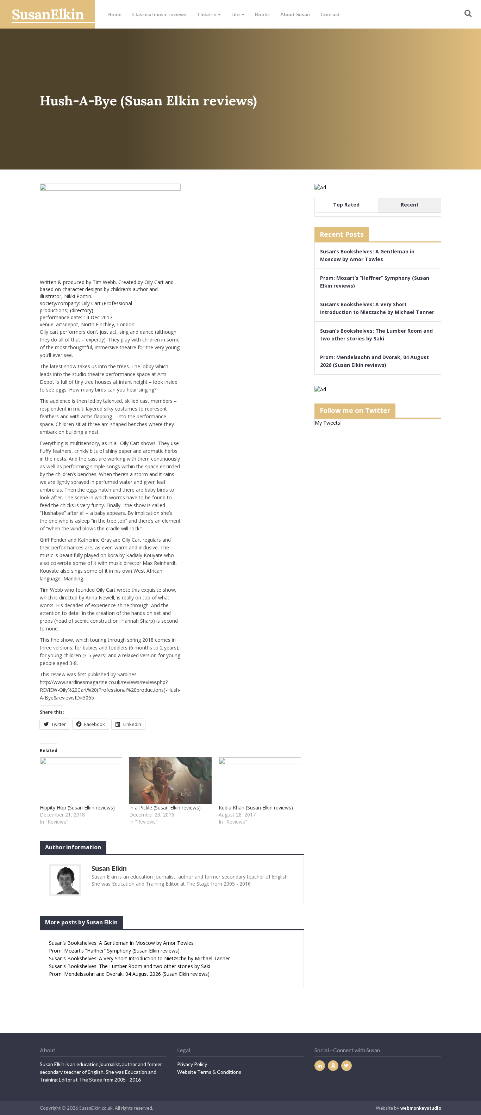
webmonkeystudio (420, 1108)
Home (114, 14)
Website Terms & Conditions (209, 1072)
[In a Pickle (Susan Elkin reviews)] (170, 781)
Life (236, 14)
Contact (330, 14)
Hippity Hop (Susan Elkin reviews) (77, 807)
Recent (410, 204)
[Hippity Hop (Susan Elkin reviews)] (81, 781)
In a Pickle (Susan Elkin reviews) (165, 807)
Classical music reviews (159, 14)
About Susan (295, 14)
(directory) (81, 310)
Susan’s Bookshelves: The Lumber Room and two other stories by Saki (129, 966)
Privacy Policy (192, 1064)
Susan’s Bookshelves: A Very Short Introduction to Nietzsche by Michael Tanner (139, 958)
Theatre (207, 14)
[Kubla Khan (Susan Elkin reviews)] (260, 781)
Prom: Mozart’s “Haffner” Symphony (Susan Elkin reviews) (114, 950)
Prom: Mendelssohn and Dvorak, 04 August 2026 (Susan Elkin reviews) (129, 974)
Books (262, 14)
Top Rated (346, 204)
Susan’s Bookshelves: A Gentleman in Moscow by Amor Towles (121, 943)
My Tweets (327, 422)
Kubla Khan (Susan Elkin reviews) (256, 807)
